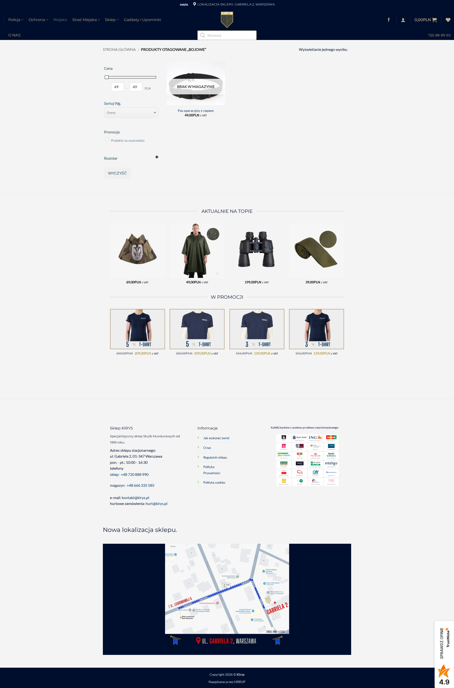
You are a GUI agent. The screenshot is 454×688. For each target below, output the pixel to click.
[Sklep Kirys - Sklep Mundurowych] (227, 20)
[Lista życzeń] (448, 20)
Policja (14, 20)
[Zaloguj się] (403, 20)
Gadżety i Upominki (142, 20)
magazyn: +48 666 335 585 (132, 485)
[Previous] (110, 258)
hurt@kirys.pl (156, 503)
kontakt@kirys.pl (136, 497)
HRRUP (239, 682)
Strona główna (119, 49)
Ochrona (37, 20)
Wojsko (60, 20)
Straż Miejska (84, 20)
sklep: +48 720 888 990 (129, 474)
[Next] (343, 258)
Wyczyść (117, 173)
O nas (14, 35)
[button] (426, 20)
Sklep (110, 20)
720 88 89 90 (439, 35)
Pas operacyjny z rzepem (196, 111)
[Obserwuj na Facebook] (389, 20)
